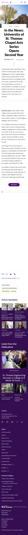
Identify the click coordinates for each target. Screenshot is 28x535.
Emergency (4, 526)
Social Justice (5, 452)
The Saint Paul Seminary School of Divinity (12, 500)
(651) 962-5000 (5, 418)
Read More (14, 184)
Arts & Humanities (6, 432)
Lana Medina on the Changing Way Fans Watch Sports (20, 334)
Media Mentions (20, 59)
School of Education (6, 489)
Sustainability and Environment (9, 455)
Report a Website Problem (7, 519)
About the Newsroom (6, 510)
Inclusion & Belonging (7, 441)
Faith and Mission (5, 291)
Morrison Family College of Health (10, 495)
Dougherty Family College (8, 498)
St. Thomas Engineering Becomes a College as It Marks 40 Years (14, 378)
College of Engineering (7, 486)
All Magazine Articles (7, 464)
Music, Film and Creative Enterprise (9, 288)
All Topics (4, 467)
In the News (16, 26)
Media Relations (5, 514)
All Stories (4, 471)
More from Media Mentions (9, 278)
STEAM (3, 449)
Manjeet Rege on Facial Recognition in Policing (20, 316)
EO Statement (5, 521)
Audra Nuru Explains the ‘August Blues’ (7, 333)
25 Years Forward (7, 398)
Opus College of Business (9, 482)
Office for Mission (6, 285)
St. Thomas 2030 (6, 458)
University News (5, 461)
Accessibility (4, 523)
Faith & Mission (5, 444)
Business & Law (5, 438)
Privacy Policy (5, 525)
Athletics (4, 435)
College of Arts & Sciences (8, 478)
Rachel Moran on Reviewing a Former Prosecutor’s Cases (7, 316)
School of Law (5, 492)
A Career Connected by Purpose (19, 399)
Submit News (5, 512)
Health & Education (6, 446)
